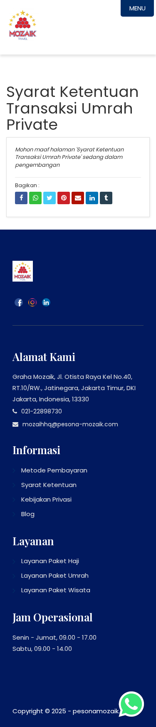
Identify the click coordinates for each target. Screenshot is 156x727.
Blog (28, 513)
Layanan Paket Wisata (55, 590)
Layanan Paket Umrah (55, 575)
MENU (137, 8)
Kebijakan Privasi (46, 499)
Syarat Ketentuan (49, 484)
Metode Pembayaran (54, 470)
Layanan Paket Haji (50, 560)
